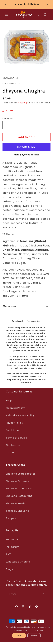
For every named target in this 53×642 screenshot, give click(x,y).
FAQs (9, 400)
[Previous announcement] (6, 4)
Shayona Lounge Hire (19, 488)
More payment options (26, 154)
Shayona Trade (15, 503)
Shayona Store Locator (20, 473)
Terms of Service (16, 437)
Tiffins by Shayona (17, 511)
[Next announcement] (47, 4)
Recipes (11, 518)
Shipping (22, 103)
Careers (11, 452)
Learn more (38, 630)
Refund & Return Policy (20, 415)
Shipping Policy (15, 408)
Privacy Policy (14, 423)
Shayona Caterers (17, 481)
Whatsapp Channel (18, 561)
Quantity (8, 118)
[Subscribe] (43, 594)
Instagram (12, 547)
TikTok (10, 554)
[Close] (50, 627)
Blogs (9, 569)
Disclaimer (12, 430)
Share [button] (9, 110)
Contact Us (13, 445)
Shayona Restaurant (19, 496)
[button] (7, 14)
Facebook (12, 539)
